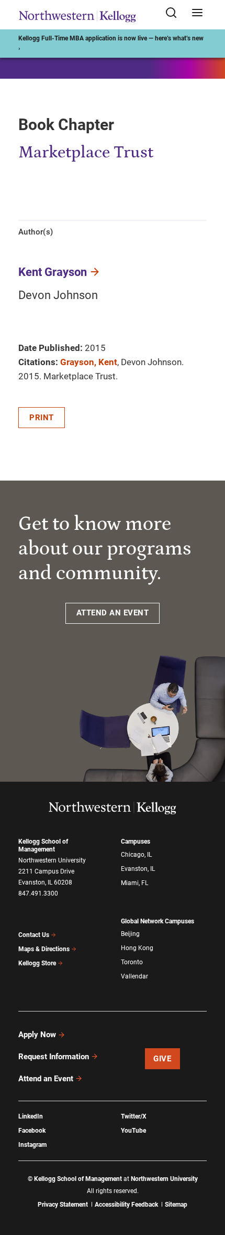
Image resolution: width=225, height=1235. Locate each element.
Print (41, 417)
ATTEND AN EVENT (112, 613)
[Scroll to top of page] (207, 1180)
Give (162, 1058)
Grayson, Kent (88, 362)
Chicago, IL (136, 854)
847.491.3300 (38, 893)
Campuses (135, 841)
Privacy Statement (63, 1204)
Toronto (132, 962)
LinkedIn (30, 1116)
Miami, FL (134, 883)
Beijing (130, 934)
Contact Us (33, 935)
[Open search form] (175, 13)
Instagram (32, 1144)
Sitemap (176, 1204)
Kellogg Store (37, 963)
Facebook (32, 1130)
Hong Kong (137, 948)
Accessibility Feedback (126, 1204)
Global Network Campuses (157, 921)
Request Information (53, 1056)
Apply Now (37, 1034)
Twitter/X (134, 1116)
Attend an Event (45, 1078)
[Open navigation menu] (197, 13)
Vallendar (134, 976)
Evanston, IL (138, 868)
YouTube (133, 1130)
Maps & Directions (44, 949)
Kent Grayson (52, 272)
